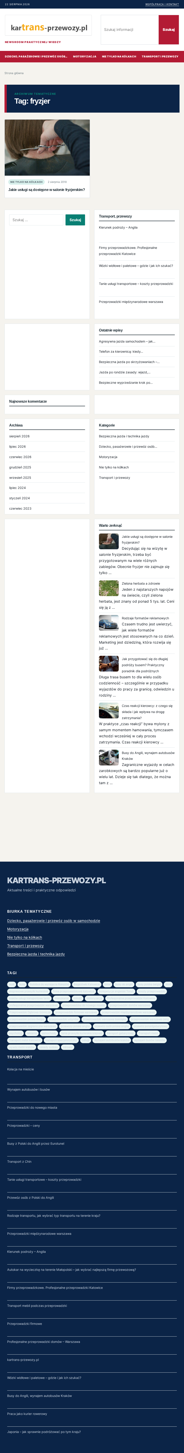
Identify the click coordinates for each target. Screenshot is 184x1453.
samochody (49, 1033)
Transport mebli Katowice (25, 1040)
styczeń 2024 (19, 498)
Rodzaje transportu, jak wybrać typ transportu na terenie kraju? (53, 1215)
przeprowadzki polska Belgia (26, 1019)
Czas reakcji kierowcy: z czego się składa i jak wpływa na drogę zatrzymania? (147, 712)
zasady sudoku (48, 1047)
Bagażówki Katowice (87, 984)
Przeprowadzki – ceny (23, 1125)
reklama (32, 1033)
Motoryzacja (84, 56)
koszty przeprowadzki (151, 991)
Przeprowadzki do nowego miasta (32, 1107)
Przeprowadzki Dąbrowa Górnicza (29, 1012)
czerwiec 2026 (20, 457)
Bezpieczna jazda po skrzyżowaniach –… (129, 362)
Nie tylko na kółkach (119, 56)
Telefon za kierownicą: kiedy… (121, 351)
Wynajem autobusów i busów (28, 1089)
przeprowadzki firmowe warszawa (76, 1012)
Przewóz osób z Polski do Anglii (30, 1197)
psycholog (15, 1033)
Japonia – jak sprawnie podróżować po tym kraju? (44, 1432)
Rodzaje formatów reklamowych (145, 618)
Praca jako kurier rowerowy (27, 1414)
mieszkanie (62, 998)
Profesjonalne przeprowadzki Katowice (131, 998)
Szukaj (169, 29)
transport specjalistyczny (61, 1040)
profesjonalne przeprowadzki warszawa (33, 1005)
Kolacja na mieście (20, 1069)
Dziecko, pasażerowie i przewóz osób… (36, 56)
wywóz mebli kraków (21, 1047)
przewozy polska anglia (75, 1026)
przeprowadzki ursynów (63, 1019)
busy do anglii (124, 984)
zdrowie (67, 1047)
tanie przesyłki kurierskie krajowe (81, 1033)
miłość (78, 998)
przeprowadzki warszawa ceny (150, 1019)
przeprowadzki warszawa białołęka (104, 1019)
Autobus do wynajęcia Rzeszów (49, 984)
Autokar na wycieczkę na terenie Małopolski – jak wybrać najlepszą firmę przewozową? (71, 1269)
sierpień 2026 (19, 436)
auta (22, 984)
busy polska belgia (149, 984)
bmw (107, 984)
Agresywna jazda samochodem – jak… (127, 341)
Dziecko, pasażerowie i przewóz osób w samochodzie (53, 920)
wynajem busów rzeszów (149, 1040)
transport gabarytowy (120, 1033)
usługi (85, 1040)
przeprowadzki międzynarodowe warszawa (128, 1012)
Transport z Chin (19, 1161)
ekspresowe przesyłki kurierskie (28, 991)
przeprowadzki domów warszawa (130, 1005)
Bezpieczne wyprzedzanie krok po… (126, 382)
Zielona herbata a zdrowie (141, 583)
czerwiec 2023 (20, 508)
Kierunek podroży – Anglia (118, 227)
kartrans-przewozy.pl (56, 880)
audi (11, 984)
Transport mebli (148, 1033)
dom (168, 984)
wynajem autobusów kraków (111, 1040)
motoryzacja (94, 998)
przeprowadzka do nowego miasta (84, 1005)
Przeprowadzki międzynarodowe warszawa (131, 302)
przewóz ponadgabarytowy (150, 1026)
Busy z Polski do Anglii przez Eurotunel (35, 1143)
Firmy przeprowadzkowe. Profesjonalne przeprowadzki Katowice (55, 1288)
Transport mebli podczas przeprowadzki (37, 1306)
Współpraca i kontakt (162, 4)
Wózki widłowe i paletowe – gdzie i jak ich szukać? (136, 266)
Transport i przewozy (114, 477)
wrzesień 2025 (20, 477)
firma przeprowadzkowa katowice (73, 991)
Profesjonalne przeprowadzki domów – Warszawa (43, 1342)
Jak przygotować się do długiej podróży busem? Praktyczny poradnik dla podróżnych (145, 665)
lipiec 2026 (17, 446)
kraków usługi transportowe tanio (29, 998)
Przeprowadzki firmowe (24, 1324)
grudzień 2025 (20, 467)
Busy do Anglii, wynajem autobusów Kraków (39, 1396)
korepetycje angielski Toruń (116, 991)
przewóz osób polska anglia (112, 1026)
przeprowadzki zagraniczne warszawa (32, 1026)
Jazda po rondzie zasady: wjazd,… (125, 372)
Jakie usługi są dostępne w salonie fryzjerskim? (46, 190)
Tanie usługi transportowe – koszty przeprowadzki (136, 284)
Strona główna (14, 73)
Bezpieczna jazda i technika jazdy (124, 436)
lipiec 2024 (17, 488)
